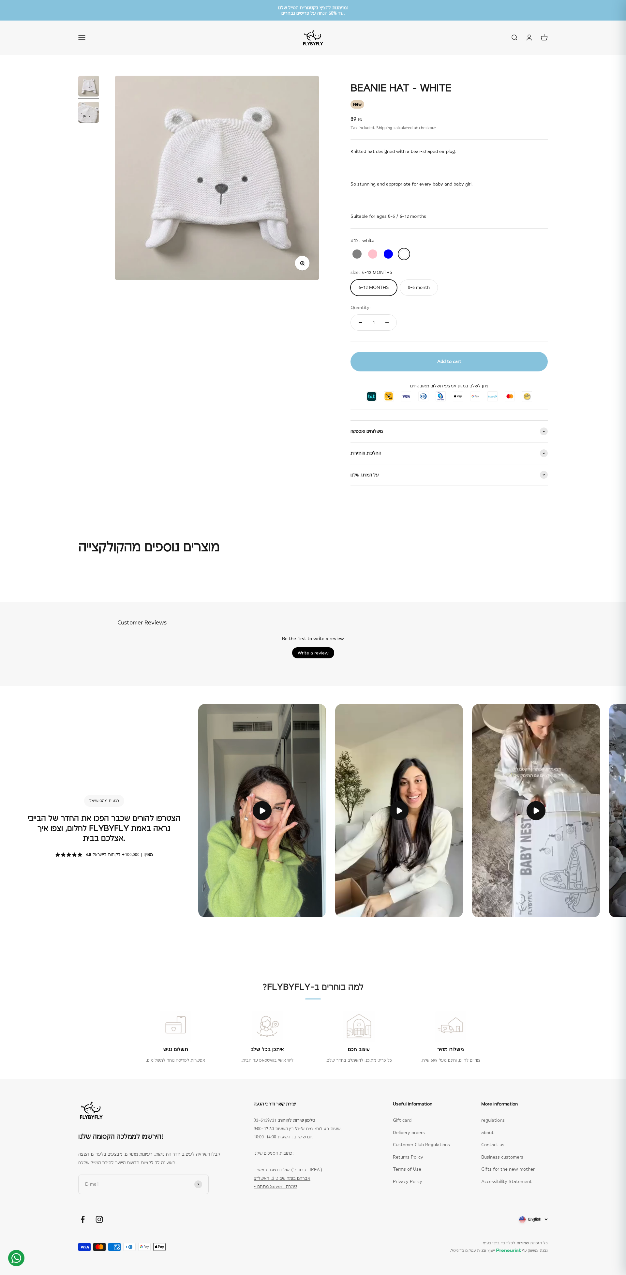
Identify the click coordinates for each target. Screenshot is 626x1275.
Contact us (492, 1144)
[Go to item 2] (88, 113)
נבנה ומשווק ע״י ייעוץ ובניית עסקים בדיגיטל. (499, 1250)
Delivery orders (409, 1132)
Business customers (502, 1157)
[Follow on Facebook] (82, 1219)
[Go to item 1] (88, 87)
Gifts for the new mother (508, 1169)
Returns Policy (408, 1157)
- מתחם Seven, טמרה (275, 1186)
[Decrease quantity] (360, 322)
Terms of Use (407, 1169)
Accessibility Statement (506, 1181)
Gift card (402, 1120)
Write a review (313, 652)
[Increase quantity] (387, 322)
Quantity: (360, 307)
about (487, 1132)
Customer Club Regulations (421, 1144)
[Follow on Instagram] (99, 1219)
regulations (493, 1120)
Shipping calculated (394, 128)
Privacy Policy (407, 1181)
